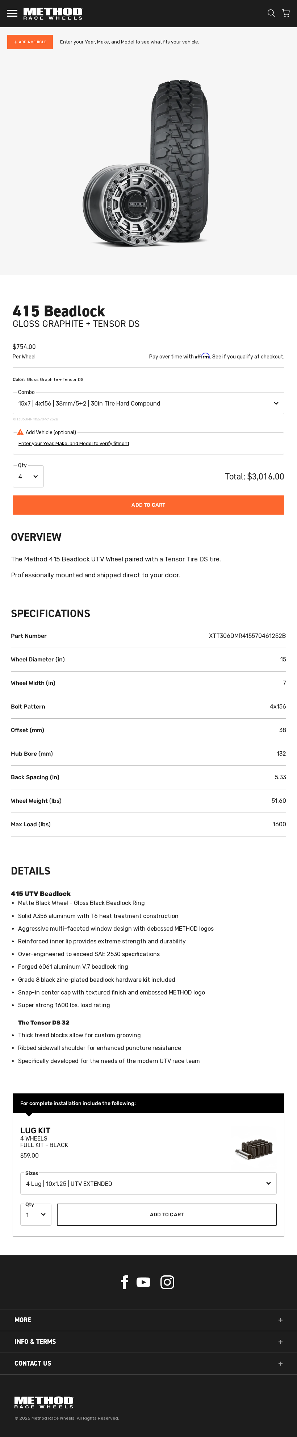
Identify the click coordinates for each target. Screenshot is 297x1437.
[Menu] (12, 14)
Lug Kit (35, 1130)
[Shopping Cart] (286, 13)
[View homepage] (148, 1402)
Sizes (31, 1173)
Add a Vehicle (32, 42)
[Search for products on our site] (271, 13)
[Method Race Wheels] (53, 14)
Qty (22, 465)
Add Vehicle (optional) (51, 432)
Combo (26, 392)
